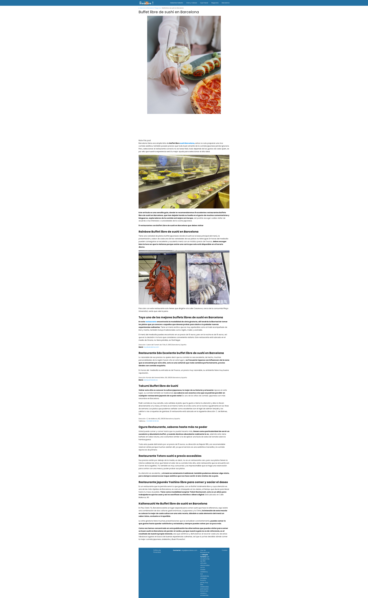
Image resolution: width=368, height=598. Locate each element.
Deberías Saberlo (176, 3)
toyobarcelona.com (151, 347)
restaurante (151, 321)
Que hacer (204, 3)
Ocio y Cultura (191, 3)
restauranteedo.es (151, 380)
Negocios (215, 3)
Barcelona (225, 3)
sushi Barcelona (187, 143)
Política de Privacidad (157, 551)
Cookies (224, 550)
